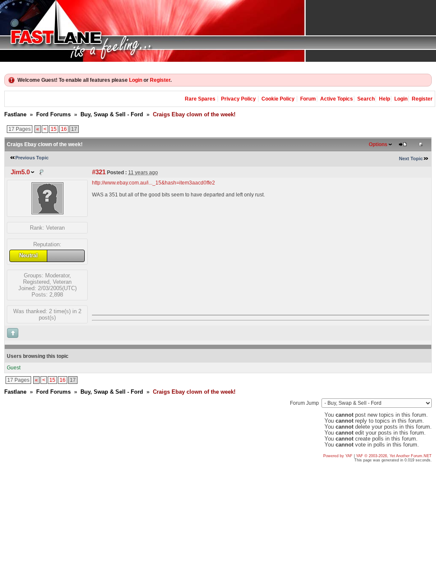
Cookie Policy (278, 99)
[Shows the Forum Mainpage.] (218, 31)
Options (378, 144)
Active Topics (336, 99)
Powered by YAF (338, 456)
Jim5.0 (20, 172)
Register (160, 80)
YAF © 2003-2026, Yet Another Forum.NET (394, 456)
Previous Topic (32, 157)
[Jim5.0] (47, 212)
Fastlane (15, 114)
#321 (99, 172)
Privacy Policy (238, 99)
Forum (308, 99)
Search (366, 99)
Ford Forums (53, 114)
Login (135, 80)
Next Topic (411, 158)
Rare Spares (200, 99)
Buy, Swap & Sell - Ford (111, 114)
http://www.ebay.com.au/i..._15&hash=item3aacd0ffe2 (153, 183)
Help (384, 99)
